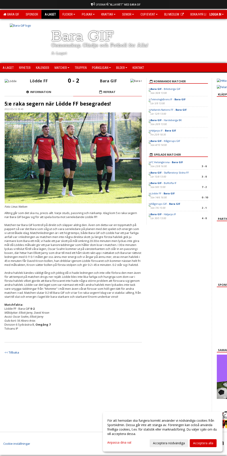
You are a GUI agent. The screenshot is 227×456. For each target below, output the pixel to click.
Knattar (107, 14)
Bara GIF (12, 14)
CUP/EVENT (148, 14)
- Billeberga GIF (165, 89)
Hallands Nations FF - (169, 109)
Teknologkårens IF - (168, 99)
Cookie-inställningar (16, 444)
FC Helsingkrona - (167, 162)
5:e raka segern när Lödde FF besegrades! (57, 103)
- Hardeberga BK (166, 120)
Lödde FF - (163, 193)
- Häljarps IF (163, 214)
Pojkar (87, 14)
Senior (126, 14)
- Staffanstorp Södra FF (170, 172)
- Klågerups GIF (165, 141)
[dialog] (163, 432)
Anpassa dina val (119, 442)
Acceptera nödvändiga (169, 443)
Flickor (68, 14)
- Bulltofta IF (163, 183)
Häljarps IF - (163, 130)
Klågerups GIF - (165, 203)
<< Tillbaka (11, 352)
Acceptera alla (203, 443)
